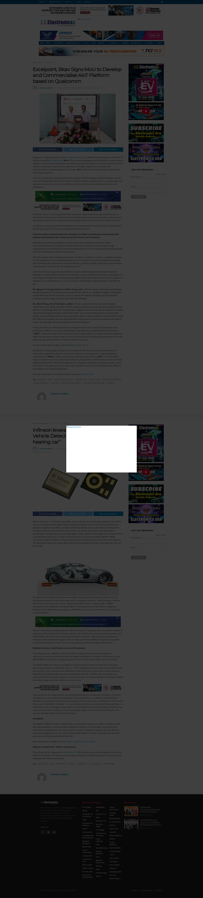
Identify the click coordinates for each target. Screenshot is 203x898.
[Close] (135, 428)
